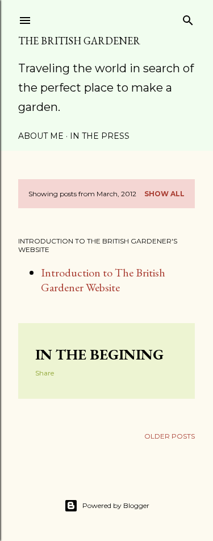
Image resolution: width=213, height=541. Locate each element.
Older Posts (169, 436)
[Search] (188, 18)
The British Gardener (79, 40)
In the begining (99, 354)
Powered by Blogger (115, 505)
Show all (164, 193)
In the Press (100, 136)
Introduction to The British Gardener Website (103, 280)
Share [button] (44, 373)
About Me (41, 136)
